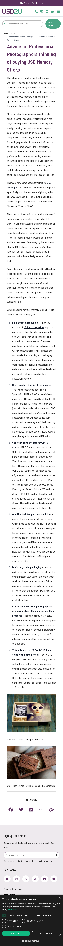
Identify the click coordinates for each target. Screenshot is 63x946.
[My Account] (47, 11)
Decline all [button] (46, 933)
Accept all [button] (16, 933)
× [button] (60, 898)
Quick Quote (50, 24)
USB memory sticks (34, 327)
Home (6, 33)
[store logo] (12, 11)
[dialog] (31, 920)
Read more (12, 909)
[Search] (5, 23)
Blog (13, 33)
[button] (31, 941)
